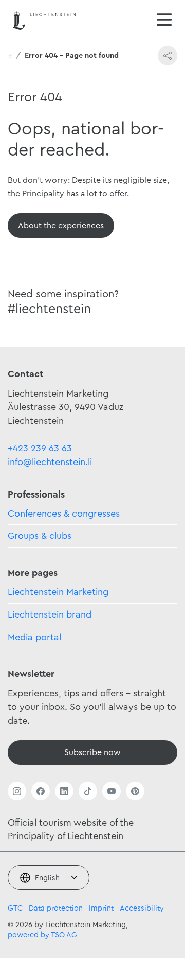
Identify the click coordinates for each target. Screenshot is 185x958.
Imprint (101, 908)
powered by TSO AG (42, 935)
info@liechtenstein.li (50, 462)
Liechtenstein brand (49, 614)
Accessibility (142, 908)
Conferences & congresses (64, 513)
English (47, 878)
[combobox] (48, 877)
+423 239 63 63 (40, 448)
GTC (15, 908)
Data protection (56, 908)
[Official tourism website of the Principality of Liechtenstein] (44, 20)
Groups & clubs (39, 535)
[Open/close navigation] (164, 20)
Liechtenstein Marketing (58, 591)
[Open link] (17, 791)
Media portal (34, 637)
